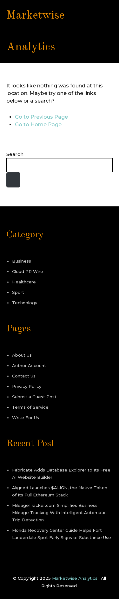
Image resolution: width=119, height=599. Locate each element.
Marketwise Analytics (74, 578)
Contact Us (24, 375)
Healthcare (24, 281)
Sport (18, 292)
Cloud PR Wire (27, 271)
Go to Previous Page (41, 117)
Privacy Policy (26, 386)
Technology (24, 302)
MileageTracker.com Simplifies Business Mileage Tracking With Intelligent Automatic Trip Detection (59, 512)
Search (14, 154)
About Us (22, 355)
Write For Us (25, 417)
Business (21, 261)
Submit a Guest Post (34, 396)
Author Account (29, 365)
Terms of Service (30, 407)
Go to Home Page (38, 125)
